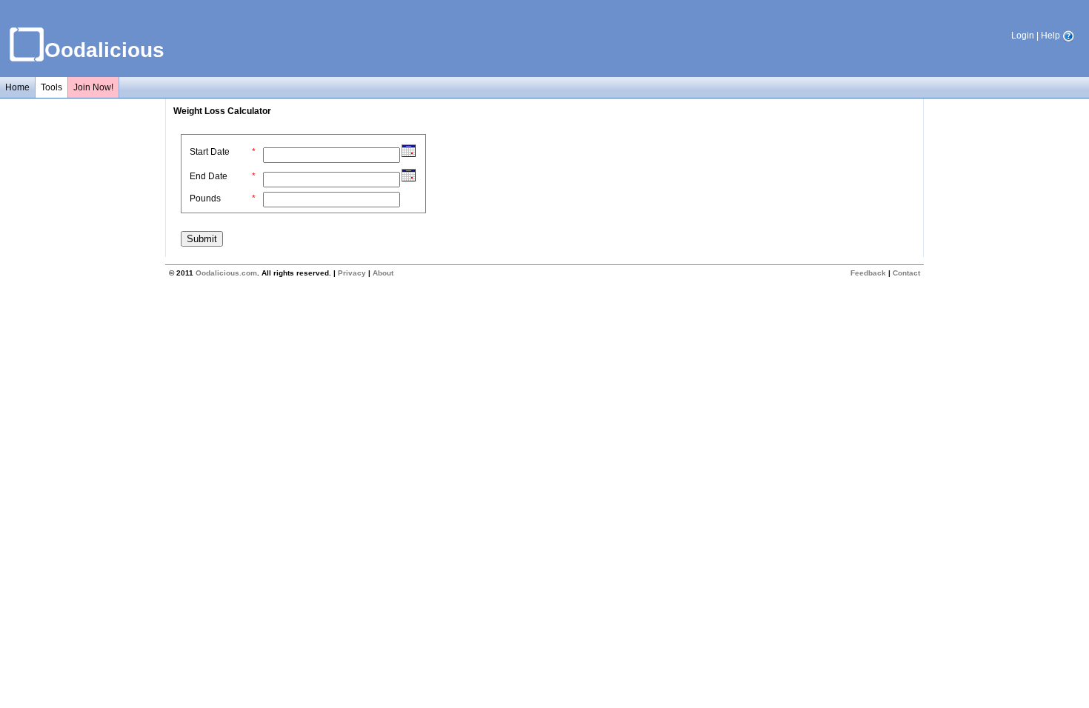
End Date (208, 176)
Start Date (210, 152)
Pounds (205, 198)
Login (1022, 35)
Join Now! (93, 87)
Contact (906, 273)
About (383, 273)
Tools (51, 87)
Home (17, 87)
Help (1051, 35)
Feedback (868, 273)
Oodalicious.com (226, 273)
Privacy (352, 273)
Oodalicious (104, 50)
